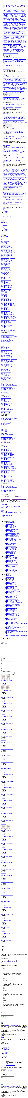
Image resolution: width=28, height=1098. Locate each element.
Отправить (3, 1035)
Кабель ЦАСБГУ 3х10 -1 (7, 762)
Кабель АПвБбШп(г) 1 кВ (7, 251)
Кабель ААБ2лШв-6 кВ (6, 260)
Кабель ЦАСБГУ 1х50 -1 (7, 723)
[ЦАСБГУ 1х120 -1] (5, 679)
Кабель (5, 1045)
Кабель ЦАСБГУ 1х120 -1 (7, 680)
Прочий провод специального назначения (16, 635)
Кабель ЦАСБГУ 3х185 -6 (7, 856)
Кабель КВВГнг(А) (5, 296)
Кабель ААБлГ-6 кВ (5, 264)
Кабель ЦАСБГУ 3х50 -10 (7, 927)
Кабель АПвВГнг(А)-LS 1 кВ (8, 258)
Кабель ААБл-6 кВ (5, 263)
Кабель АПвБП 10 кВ (6, 271)
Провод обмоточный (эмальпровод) (15, 627)
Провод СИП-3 (4, 292)
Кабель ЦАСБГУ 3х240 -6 (7, 875)
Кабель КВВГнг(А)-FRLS (7, 302)
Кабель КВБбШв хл (5, 326)
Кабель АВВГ (4, 242)
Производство (6, 1048)
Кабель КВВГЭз (5, 321)
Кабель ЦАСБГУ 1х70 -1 (7, 742)
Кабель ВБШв (4, 278)
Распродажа (6, 1047)
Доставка (5, 212)
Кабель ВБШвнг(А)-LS (6, 281)
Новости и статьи (7, 1051)
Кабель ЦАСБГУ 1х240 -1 (7, 703)
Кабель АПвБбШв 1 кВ (6, 254)
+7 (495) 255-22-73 (7, 506)
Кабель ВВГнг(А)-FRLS (6, 274)
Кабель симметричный (12, 622)
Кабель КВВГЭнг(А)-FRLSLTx (8, 320)
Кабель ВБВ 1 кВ (5, 286)
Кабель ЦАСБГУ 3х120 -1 (7, 781)
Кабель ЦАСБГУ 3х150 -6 (7, 813)
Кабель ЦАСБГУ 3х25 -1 (7, 882)
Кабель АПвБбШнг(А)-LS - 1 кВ (9, 252)
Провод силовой (10, 628)
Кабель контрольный (6, 442)
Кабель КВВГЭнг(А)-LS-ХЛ (8, 316)
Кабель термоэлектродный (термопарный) (16, 623)
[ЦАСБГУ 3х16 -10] (5, 829)
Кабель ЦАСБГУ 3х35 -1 (7, 901)
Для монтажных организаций (8, 339)
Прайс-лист (6, 1049)
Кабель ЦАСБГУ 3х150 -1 (7, 800)
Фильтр (2, 642)
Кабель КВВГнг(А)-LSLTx (7, 304)
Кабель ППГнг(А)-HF (6, 280)
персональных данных (11, 961)
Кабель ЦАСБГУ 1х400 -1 (7, 716)
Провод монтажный (11, 626)
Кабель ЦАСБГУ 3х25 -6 (7, 895)
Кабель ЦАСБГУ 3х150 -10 (7, 807)
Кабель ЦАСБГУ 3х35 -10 (7, 907)
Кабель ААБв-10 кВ (5, 269)
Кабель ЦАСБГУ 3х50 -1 (7, 920)
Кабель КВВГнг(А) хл (6, 299)
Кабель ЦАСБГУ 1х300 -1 (7, 710)
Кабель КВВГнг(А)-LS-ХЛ (7, 303)
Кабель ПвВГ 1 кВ (5, 283)
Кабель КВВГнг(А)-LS (6, 300)
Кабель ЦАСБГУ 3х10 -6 (7, 774)
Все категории (4, 236)
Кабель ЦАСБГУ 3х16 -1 (7, 820)
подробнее (16, 1068)
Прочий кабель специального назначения (16, 633)
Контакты (5, 213)
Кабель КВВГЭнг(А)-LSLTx (8, 318)
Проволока (9, 632)
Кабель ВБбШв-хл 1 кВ (6, 285)
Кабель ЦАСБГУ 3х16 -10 (7, 830)
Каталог (5, 225)
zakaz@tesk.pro (17, 506)
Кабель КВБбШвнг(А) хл (7, 327)
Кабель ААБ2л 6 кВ (5, 259)
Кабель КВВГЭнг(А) (6, 309)
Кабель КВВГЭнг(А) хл (6, 312)
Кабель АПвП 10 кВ (6, 272)
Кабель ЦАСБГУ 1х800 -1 (7, 749)
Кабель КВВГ (4, 295)
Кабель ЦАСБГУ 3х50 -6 (7, 933)
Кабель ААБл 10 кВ (5, 268)
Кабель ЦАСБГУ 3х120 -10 (7, 787)
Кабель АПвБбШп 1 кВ (6, 250)
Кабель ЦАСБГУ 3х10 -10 (7, 768)
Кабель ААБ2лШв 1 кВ (6, 247)
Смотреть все (4, 222)
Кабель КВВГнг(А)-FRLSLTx (8, 305)
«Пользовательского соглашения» (13, 1025)
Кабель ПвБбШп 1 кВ (6, 282)
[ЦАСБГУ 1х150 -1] (5, 689)
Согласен (3, 1070)
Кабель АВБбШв (5, 241)
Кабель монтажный (11, 619)
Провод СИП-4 (4, 294)
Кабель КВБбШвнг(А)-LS (7, 329)
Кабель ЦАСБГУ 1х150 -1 (7, 690)
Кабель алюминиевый (6, 342)
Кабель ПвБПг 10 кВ (6, 289)
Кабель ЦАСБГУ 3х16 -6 (7, 836)
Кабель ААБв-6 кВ (5, 261)
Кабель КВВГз (4, 307)
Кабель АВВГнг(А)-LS (6, 243)
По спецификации (5, 341)
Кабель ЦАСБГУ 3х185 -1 (7, 843)
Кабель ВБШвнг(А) (5, 277)
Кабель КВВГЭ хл (5, 311)
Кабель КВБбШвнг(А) (6, 325)
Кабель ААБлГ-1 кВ (5, 249)
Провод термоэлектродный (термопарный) (16, 631)
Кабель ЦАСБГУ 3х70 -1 (7, 940)
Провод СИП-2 (4, 291)
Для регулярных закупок (7, 340)
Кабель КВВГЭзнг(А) (6, 322)
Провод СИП (4, 424)
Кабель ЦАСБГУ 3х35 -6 (7, 914)
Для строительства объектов (7, 335)
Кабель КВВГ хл (5, 298)
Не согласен (9, 1070)
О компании (6, 211)
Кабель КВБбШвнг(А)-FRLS (8, 330)
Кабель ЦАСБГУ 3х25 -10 (7, 888)
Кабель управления (11, 624)
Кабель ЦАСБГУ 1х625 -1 (7, 736)
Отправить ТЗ (6, 74)
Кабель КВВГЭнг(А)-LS (7, 313)
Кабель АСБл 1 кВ (5, 246)
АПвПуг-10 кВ (4, 273)
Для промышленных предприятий (9, 336)
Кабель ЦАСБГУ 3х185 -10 (7, 849)
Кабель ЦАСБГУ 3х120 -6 (7, 794)
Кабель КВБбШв (5, 324)
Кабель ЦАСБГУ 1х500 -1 (7, 729)
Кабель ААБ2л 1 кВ (5, 245)
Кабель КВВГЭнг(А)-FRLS (7, 314)
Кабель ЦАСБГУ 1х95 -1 (7, 755)
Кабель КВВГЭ (4, 308)
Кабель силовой (10, 621)
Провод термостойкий (11, 630)
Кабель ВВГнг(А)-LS (6, 276)
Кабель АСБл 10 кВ (5, 267)
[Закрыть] (1, 1009)
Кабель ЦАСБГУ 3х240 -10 (7, 869)
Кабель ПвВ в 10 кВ (5, 290)
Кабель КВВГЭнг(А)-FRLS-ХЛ (8, 317)
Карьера (5, 1054)
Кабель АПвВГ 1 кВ (6, 256)
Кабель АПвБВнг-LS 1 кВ (7, 255)
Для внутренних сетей (6, 337)
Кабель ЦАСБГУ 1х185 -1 (7, 697)
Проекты (5, 209)
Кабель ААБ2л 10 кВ (6, 265)
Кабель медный (4, 392)
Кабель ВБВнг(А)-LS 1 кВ (7, 287)
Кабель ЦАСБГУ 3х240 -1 (7, 862)
